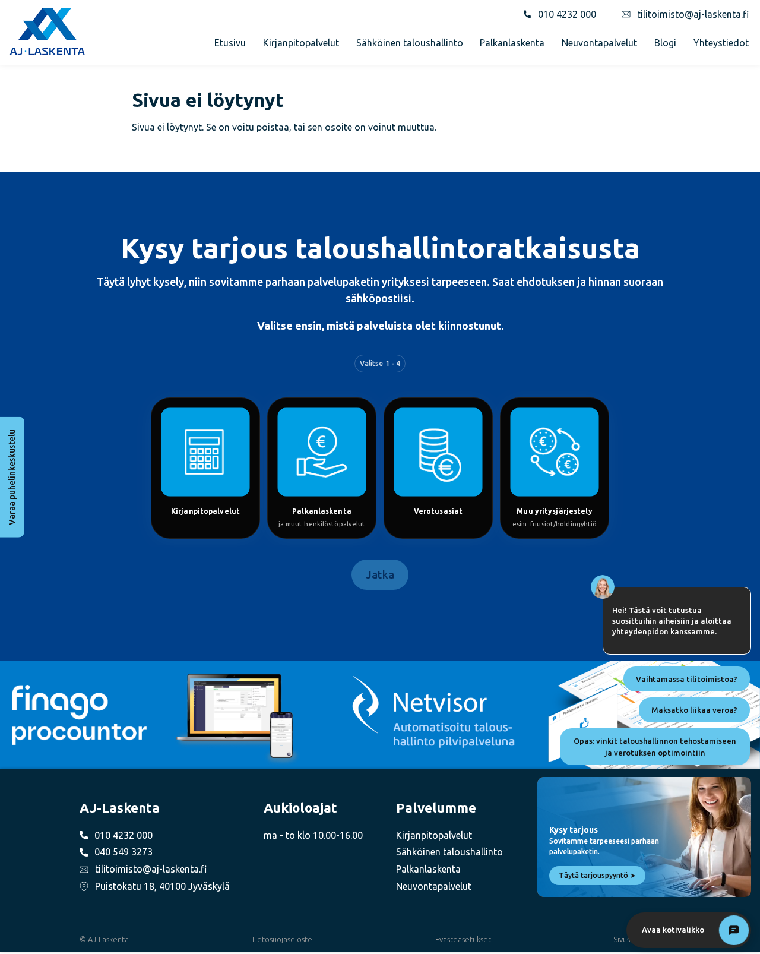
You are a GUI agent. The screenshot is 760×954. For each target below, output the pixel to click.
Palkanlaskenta (512, 42)
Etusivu (230, 42)
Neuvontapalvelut (599, 42)
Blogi (665, 42)
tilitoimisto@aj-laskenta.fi (693, 14)
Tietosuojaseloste (281, 939)
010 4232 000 (567, 14)
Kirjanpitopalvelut (301, 42)
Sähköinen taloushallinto (409, 42)
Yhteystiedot (721, 42)
